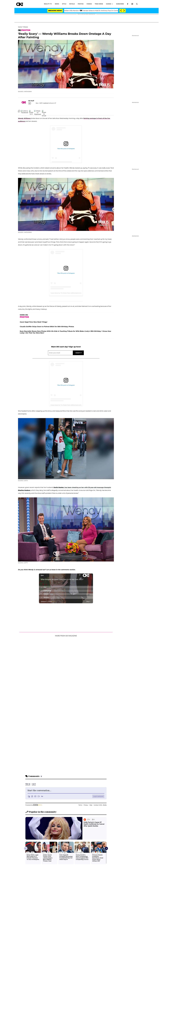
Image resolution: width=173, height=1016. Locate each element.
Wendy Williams (24, 118)
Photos (25, 27)
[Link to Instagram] (132, 4)
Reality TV (48, 4)
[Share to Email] (44, 111)
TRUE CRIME (99, 4)
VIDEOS (89, 4)
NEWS (57, 4)
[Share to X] (31, 111)
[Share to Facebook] (24, 111)
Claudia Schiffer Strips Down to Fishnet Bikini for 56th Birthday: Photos (47, 326)
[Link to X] (137, 4)
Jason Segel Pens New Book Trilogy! (33, 322)
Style (64, 4)
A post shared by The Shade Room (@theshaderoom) (66, 293)
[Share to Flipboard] (37, 111)
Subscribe (120, 4)
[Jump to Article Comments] (19, 111)
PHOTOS (80, 4)
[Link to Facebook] (127, 4)
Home (20, 27)
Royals (72, 4)
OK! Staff (31, 101)
